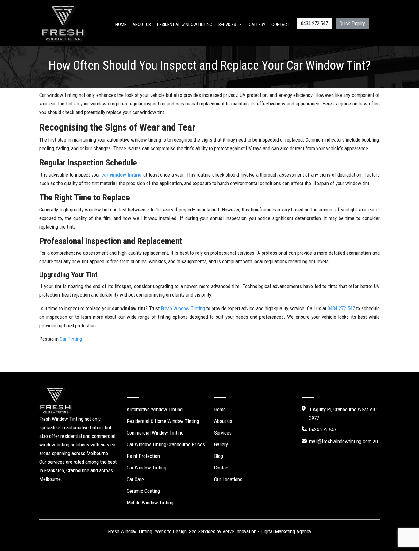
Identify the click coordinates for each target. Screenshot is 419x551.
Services (227, 24)
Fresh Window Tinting (183, 308)
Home (120, 24)
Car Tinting (71, 339)
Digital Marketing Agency (285, 531)
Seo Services (202, 531)
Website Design (171, 531)
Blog (218, 456)
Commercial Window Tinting (155, 433)
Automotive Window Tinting (155, 409)
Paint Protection (143, 456)
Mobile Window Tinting (150, 503)
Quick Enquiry (352, 23)
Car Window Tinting (146, 468)
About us (142, 24)
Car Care (135, 479)
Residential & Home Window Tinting (163, 421)
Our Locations (228, 479)
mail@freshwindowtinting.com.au (343, 441)
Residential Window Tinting (184, 24)
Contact (280, 24)
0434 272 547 (314, 23)
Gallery (257, 24)
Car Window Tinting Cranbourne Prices (166, 444)
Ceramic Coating (143, 491)
